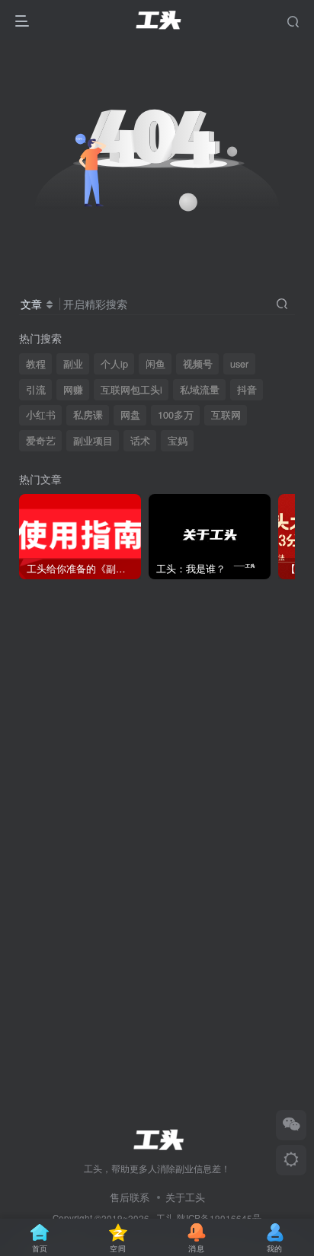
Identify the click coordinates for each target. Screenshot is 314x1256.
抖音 (247, 390)
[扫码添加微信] (291, 1125)
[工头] (157, 1137)
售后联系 (129, 1197)
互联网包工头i (131, 390)
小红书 (41, 415)
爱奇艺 (41, 441)
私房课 (88, 415)
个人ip (114, 364)
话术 (140, 441)
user (239, 364)
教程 (36, 364)
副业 (73, 364)
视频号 (198, 364)
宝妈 (177, 441)
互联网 (226, 415)
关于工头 (185, 1197)
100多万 (176, 415)
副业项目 (93, 441)
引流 (36, 390)
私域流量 (199, 390)
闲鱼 (155, 364)
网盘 (130, 415)
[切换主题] (291, 1160)
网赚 (73, 390)
